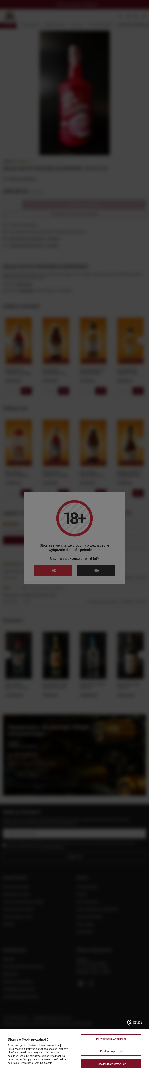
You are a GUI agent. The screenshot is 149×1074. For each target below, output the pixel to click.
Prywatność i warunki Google (36, 1062)
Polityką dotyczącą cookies (41, 1048)
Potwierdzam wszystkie (111, 1064)
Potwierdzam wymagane (111, 1039)
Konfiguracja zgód (111, 1051)
